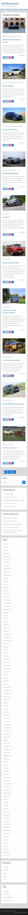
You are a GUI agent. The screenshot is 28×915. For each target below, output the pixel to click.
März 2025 (6, 590)
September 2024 (8, 609)
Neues (17, 36)
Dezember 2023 (7, 637)
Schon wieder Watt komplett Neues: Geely (14, 500)
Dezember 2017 (7, 821)
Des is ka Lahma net (10, 448)
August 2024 (7, 612)
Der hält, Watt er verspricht (10, 497)
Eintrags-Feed (7, 894)
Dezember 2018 (7, 783)
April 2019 (6, 771)
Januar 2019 (6, 780)
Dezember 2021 (7, 687)
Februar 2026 (7, 559)
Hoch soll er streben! (10, 130)
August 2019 (7, 759)
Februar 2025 (7, 594)
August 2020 (7, 737)
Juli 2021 (6, 702)
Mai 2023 (6, 650)
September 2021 (8, 696)
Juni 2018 (6, 802)
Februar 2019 (7, 777)
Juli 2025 (6, 581)
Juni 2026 (6, 550)
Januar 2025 (7, 597)
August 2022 (7, 671)
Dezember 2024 (8, 600)
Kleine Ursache (8, 86)
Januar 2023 (7, 662)
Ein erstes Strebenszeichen (10, 506)
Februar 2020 (7, 743)
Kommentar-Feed (8, 897)
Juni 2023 (6, 646)
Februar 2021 (7, 718)
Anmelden (6, 891)
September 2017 (8, 830)
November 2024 (8, 603)
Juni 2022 (6, 678)
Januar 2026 (7, 562)
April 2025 (6, 587)
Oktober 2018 (7, 790)
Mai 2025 (6, 584)
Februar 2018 (7, 815)
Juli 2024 (6, 615)
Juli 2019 (6, 762)
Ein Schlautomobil (8, 494)
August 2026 (7, 544)
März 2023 (6, 656)
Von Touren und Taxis (9, 503)
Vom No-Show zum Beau (11, 360)
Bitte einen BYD (13, 532)
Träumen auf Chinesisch (13, 527)
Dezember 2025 (7, 565)
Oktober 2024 (7, 606)
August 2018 (7, 796)
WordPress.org (7, 900)
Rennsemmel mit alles (11, 263)
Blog (14, 36)
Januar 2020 (7, 746)
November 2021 (7, 690)
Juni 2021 (6, 706)
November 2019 (7, 749)
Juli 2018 (6, 799)
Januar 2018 (7, 818)
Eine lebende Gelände (10, 173)
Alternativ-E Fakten (17, 524)
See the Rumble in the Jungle (13, 404)
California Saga (13, 521)
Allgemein (5, 36)
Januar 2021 (7, 721)
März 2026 (6, 556)
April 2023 (6, 653)
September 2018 (8, 793)
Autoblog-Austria (10, 3)
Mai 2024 (6, 622)
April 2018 (6, 808)
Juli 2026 (6, 547)
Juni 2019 (6, 765)
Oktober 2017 (7, 827)
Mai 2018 (6, 805)
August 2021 (7, 699)
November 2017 (7, 824)
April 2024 (6, 625)
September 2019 (8, 755)
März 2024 (6, 628)
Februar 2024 (7, 631)
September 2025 (8, 575)
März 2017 (6, 849)
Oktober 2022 (7, 668)
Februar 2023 (7, 659)
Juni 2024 (6, 618)
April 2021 (6, 712)
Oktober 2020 (7, 731)
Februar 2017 (7, 852)
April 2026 (6, 553)
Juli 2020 (6, 740)
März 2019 (6, 774)
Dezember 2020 (8, 724)
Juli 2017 (6, 836)
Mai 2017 (6, 843)
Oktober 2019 (7, 752)
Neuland (6, 217)
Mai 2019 (6, 768)
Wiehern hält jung (12, 518)
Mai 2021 (6, 709)
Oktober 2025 (7, 572)
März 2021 (6, 715)
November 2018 (7, 787)
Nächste (12, 472)
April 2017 (6, 846)
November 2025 (8, 569)
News (21, 36)
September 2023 (8, 640)
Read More (21, 55)
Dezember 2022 (7, 665)
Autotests (10, 36)
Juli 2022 (6, 674)
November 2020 (8, 727)
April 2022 (6, 681)
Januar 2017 (6, 855)
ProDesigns (24, 912)
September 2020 (8, 734)
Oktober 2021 (7, 693)
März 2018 (6, 811)
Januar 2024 (7, 634)
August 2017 (7, 833)
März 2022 (6, 684)
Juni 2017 (6, 839)
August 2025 (7, 578)
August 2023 (7, 643)
